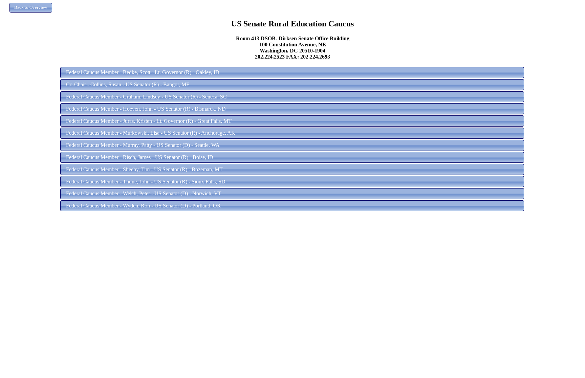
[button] (30, 8)
